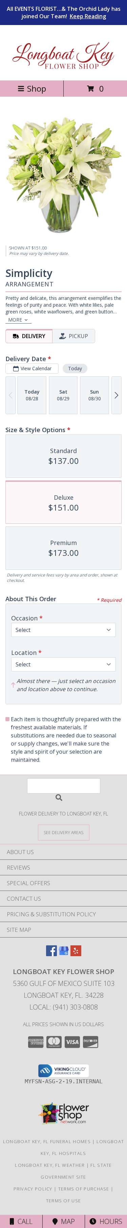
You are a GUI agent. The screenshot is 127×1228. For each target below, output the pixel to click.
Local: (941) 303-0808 (63, 1007)
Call (23, 1221)
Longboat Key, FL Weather (50, 1165)
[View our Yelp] (75, 954)
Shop (36, 88)
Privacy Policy (33, 1189)
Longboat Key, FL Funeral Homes (47, 1141)
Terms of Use (63, 1201)
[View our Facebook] (51, 954)
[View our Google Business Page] (63, 954)
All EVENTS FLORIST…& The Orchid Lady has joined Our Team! (64, 12)
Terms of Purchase (83, 1189)
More (15, 319)
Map (66, 1221)
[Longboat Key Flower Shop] (63, 70)
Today (75, 368)
